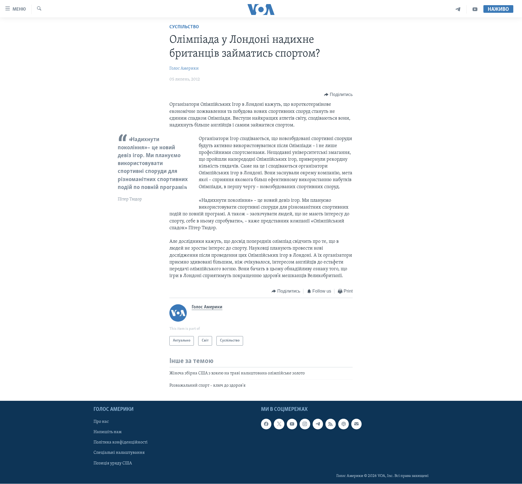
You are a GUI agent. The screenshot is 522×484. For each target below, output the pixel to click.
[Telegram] (458, 9)
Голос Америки (184, 68)
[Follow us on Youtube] (292, 424)
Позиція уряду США (113, 463)
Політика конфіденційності (121, 442)
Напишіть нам (108, 432)
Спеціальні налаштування (119, 453)
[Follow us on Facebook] (266, 424)
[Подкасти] (343, 424)
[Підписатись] (356, 424)
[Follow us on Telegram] (318, 424)
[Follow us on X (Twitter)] (279, 424)
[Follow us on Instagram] (305, 424)
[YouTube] (475, 9)
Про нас (101, 422)
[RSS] (330, 424)
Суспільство (184, 27)
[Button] (338, 94)
